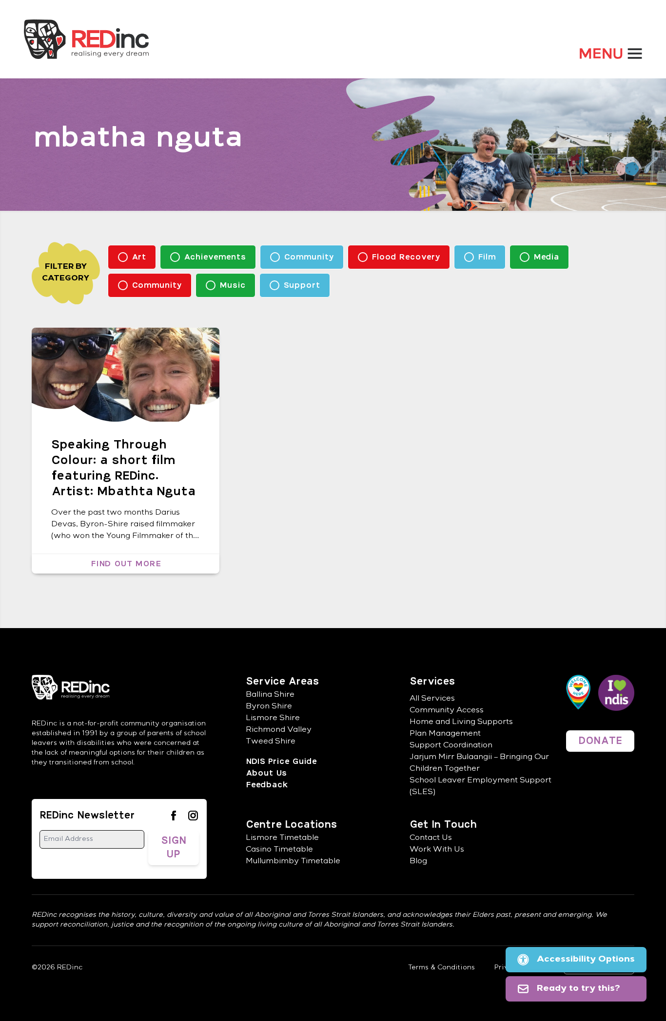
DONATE (600, 741)
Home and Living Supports (461, 722)
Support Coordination (451, 746)
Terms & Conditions (441, 968)
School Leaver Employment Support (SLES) (480, 787)
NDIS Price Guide (281, 761)
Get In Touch (443, 825)
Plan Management (445, 734)
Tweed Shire (270, 742)
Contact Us (431, 838)
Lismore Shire (273, 719)
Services (432, 682)
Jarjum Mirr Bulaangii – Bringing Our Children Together (479, 763)
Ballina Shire (270, 695)
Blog (418, 862)
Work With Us (437, 850)
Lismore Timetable (282, 838)
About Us (266, 773)
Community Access (447, 711)
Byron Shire (269, 707)
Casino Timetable (279, 850)
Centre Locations (291, 825)
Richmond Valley (279, 730)
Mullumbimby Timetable (293, 862)
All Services (432, 699)
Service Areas (282, 682)
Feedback (266, 785)
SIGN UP (173, 847)
